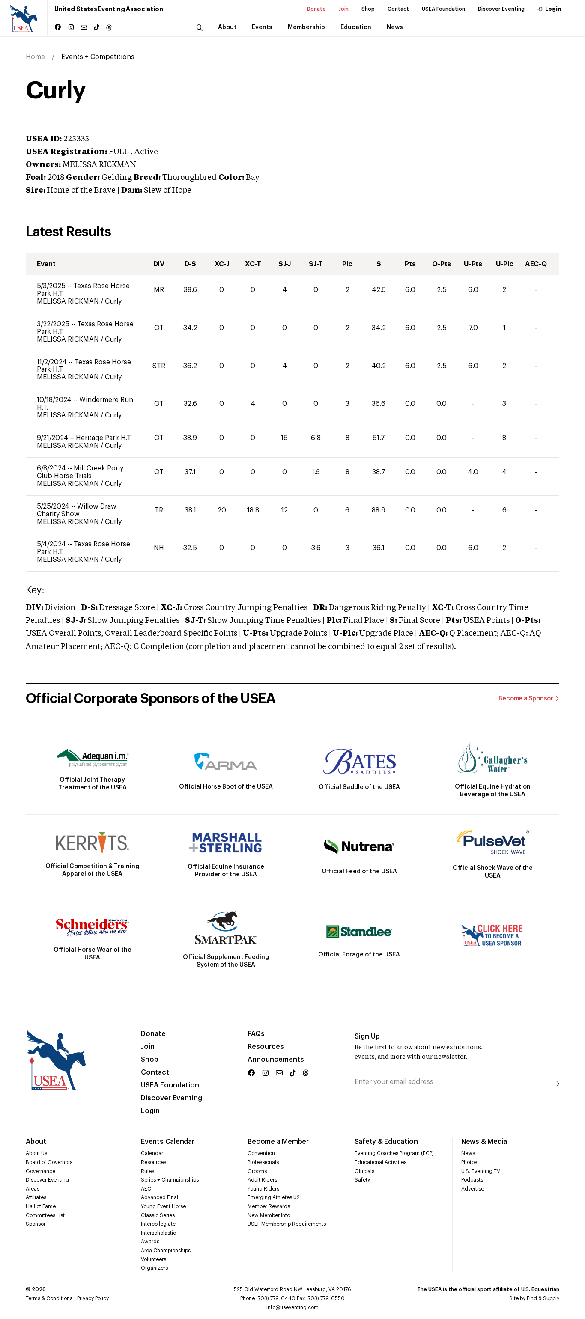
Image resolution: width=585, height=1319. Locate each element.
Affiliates (36, 1197)
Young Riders (263, 1188)
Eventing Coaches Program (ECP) (394, 1153)
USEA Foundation (443, 9)
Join (344, 9)
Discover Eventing (501, 9)
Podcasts (472, 1179)
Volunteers (153, 1259)
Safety (362, 1179)
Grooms (257, 1171)
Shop (368, 9)
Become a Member (278, 1141)
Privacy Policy (93, 1298)
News (468, 1153)
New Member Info (269, 1215)
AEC (146, 1188)
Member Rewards (269, 1206)
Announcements (276, 1059)
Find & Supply (543, 1298)
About (36, 1141)
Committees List (45, 1215)
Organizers (154, 1268)
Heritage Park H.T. (104, 438)
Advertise (472, 1188)
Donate (316, 9)
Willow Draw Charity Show (76, 510)
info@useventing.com (292, 1307)
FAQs (256, 1033)
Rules (147, 1171)
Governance (40, 1171)
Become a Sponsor (525, 699)
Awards (150, 1241)
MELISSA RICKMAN (69, 301)
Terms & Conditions (49, 1298)
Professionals (263, 1162)
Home (35, 57)
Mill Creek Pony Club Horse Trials (80, 472)
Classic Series (158, 1215)
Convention (261, 1153)
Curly (113, 301)
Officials (364, 1171)
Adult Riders (262, 1179)
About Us (36, 1153)
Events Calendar (167, 1141)
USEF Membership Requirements (287, 1224)
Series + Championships (170, 1179)
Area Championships (166, 1250)
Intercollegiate (158, 1224)
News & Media (484, 1141)
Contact (398, 9)
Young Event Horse (163, 1206)
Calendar (152, 1153)
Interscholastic (158, 1233)
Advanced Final (159, 1197)
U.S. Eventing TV (480, 1171)
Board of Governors (49, 1162)
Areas (32, 1188)
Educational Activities (380, 1162)
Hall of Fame (41, 1206)
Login (553, 9)
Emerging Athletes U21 (275, 1197)
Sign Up (367, 1036)
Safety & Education (386, 1141)
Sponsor (35, 1224)
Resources (266, 1046)
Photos (469, 1162)
